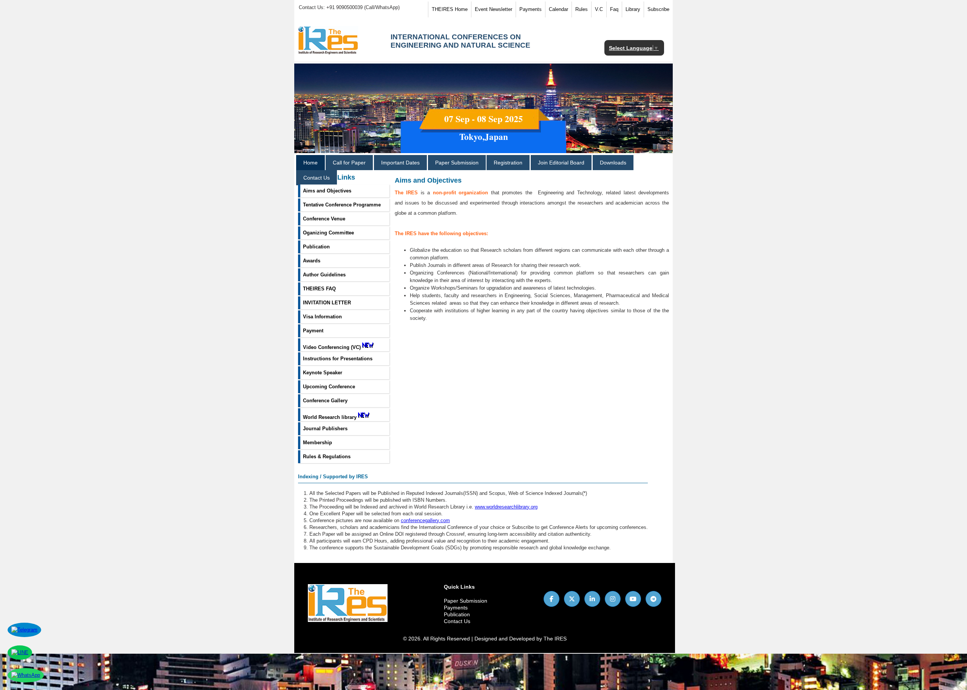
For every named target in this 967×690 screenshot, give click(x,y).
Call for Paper (349, 163)
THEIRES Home (450, 9)
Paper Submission (457, 163)
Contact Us (316, 178)
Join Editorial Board (561, 163)
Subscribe (658, 9)
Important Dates (400, 163)
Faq (614, 9)
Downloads (613, 163)
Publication (457, 614)
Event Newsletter (493, 9)
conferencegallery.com (425, 520)
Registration (508, 163)
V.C (599, 9)
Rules (581, 9)
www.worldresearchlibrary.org (506, 507)
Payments (530, 9)
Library (633, 9)
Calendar (558, 9)
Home (310, 163)
